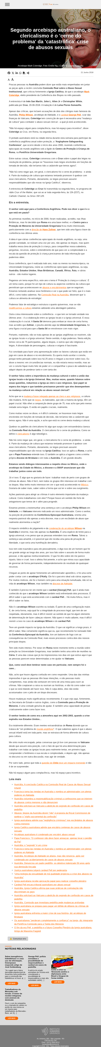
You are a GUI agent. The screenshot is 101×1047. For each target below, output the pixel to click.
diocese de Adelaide (62, 583)
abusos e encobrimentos (54, 287)
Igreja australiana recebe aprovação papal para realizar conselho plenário (50, 881)
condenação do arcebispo (65, 528)
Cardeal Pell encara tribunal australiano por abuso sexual (42, 884)
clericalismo (23, 434)
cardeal (71, 115)
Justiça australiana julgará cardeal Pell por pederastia (40, 870)
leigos (38, 400)
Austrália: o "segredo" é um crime (30, 845)
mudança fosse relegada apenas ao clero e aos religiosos (52, 396)
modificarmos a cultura (20, 308)
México (84, 484)
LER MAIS (11, 983)
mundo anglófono (45, 729)
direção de (44, 229)
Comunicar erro (18, 939)
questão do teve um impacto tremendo (63, 763)
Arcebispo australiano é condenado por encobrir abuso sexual (44, 834)
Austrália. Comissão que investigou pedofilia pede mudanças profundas (49, 902)
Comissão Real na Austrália (55, 295)
